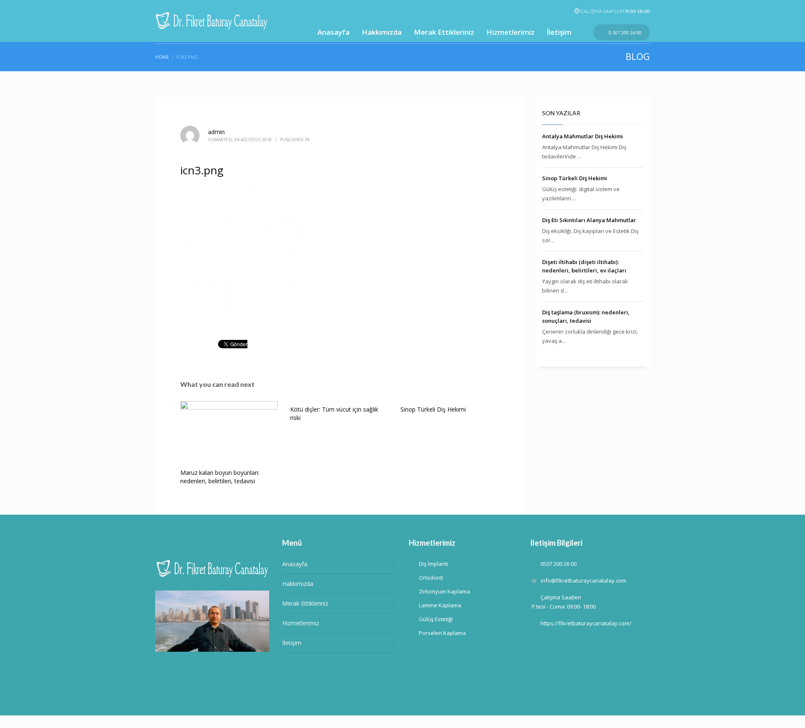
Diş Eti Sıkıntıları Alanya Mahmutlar (589, 220)
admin (216, 132)
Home (162, 57)
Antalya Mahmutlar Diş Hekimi (582, 136)
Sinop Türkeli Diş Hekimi (433, 409)
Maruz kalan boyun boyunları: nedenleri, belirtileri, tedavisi (220, 477)
